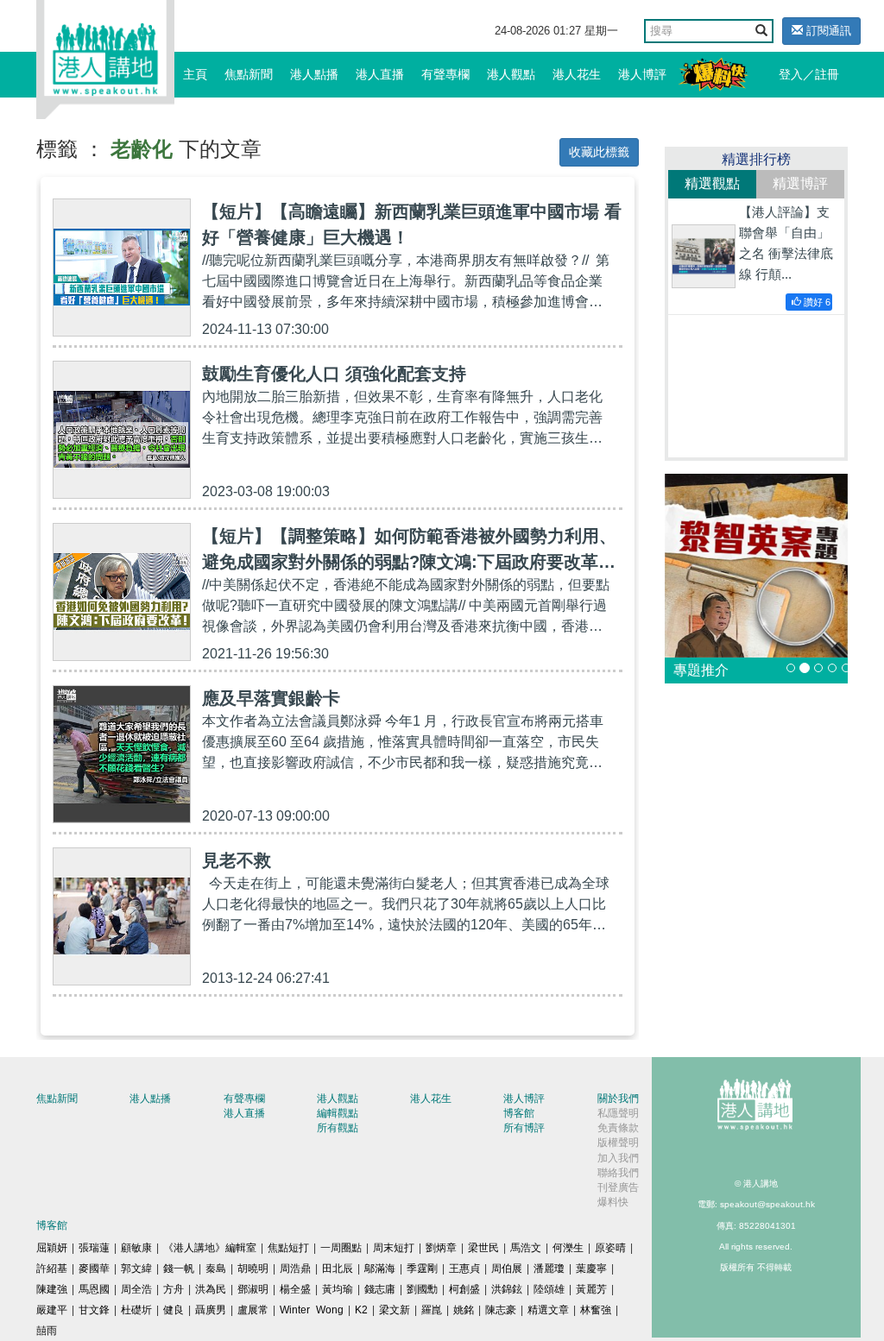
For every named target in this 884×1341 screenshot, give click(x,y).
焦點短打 (288, 1248)
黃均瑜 (337, 1289)
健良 (173, 1310)
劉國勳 (422, 1289)
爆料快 (612, 1202)
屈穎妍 (51, 1248)
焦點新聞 (248, 74)
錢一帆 (178, 1268)
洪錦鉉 (506, 1289)
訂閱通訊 (827, 30)
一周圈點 (341, 1248)
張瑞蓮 (94, 1248)
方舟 (173, 1289)
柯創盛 (464, 1289)
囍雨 (46, 1331)
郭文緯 (136, 1268)
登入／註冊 (809, 74)
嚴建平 (51, 1310)
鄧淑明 (252, 1289)
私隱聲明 (618, 1113)
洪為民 (210, 1289)
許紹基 (51, 1268)
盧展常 (252, 1310)
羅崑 (431, 1310)
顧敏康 (136, 1248)
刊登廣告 (618, 1187)
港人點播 (314, 74)
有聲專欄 (445, 74)
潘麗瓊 (549, 1268)
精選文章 (548, 1310)
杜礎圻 (136, 1310)
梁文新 (394, 1310)
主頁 (195, 74)
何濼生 (568, 1248)
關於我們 (618, 1098)
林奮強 (595, 1310)
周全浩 (136, 1289)
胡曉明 (252, 1268)
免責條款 (618, 1128)
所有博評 (524, 1128)
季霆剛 (422, 1268)
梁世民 (483, 1248)
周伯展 (506, 1268)
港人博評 (642, 74)
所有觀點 (337, 1128)
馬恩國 (94, 1289)
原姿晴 (610, 1248)
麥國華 (94, 1268)
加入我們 (618, 1158)
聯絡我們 (618, 1173)
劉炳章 (441, 1248)
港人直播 (380, 74)
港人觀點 (511, 74)
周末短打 (393, 1248)
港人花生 (576, 74)
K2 (361, 1310)
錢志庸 (379, 1289)
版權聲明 (618, 1142)
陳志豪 (500, 1310)
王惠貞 (464, 1268)
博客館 (518, 1113)
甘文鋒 (94, 1310)
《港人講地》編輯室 (209, 1248)
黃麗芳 (591, 1289)
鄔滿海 (379, 1268)
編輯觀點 (337, 1113)
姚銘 (463, 1310)
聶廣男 (210, 1310)
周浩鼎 (295, 1268)
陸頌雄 (549, 1289)
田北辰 (337, 1268)
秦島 (215, 1268)
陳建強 (51, 1289)
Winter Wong (312, 1310)
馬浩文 (525, 1248)
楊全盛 (295, 1289)
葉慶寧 (591, 1268)
